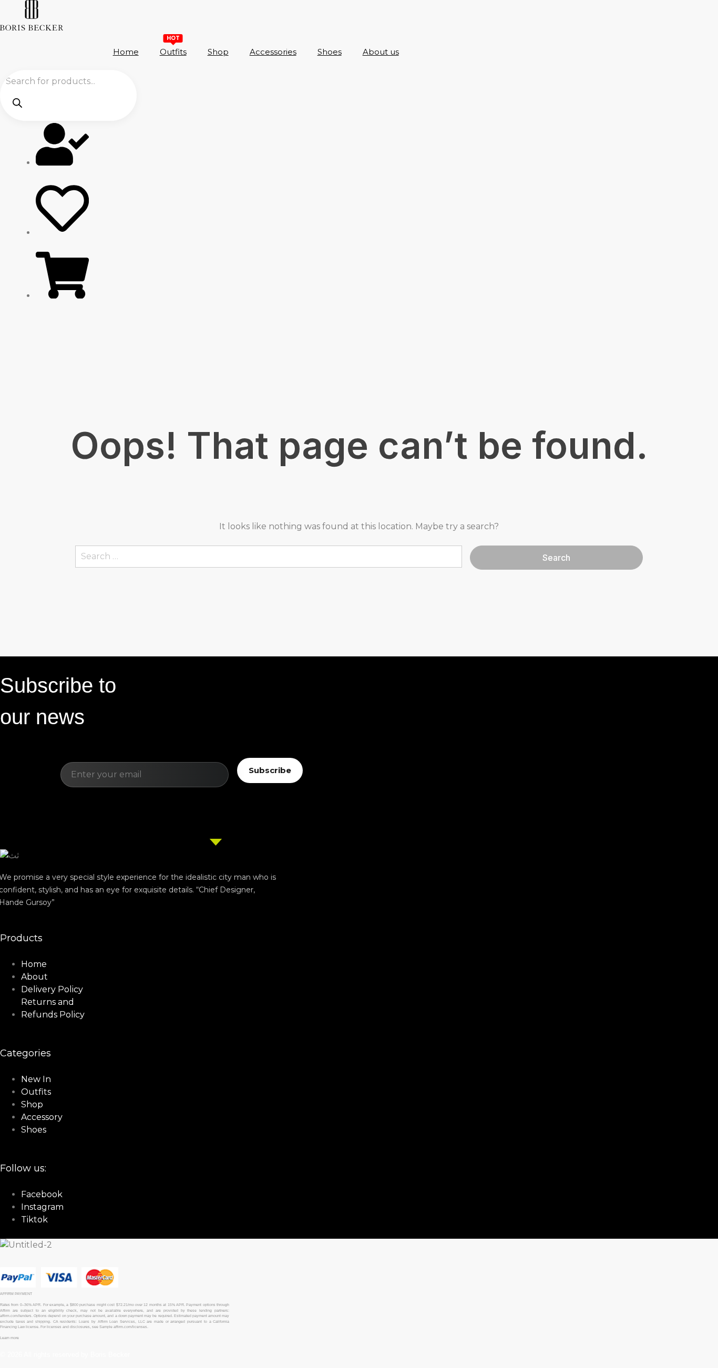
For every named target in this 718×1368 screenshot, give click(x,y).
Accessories (273, 52)
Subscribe (270, 770)
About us (381, 52)
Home (126, 52)
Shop (218, 52)
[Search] (18, 101)
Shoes (329, 52)
